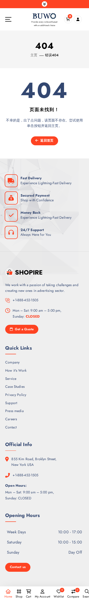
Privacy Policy (15, 394)
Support (11, 402)
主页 (33, 55)
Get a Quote (24, 329)
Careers (11, 419)
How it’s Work (15, 370)
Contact (11, 427)
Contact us (18, 567)
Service (10, 378)
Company (12, 362)
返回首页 (46, 140)
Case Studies (15, 386)
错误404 (52, 55)
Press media (14, 410)
